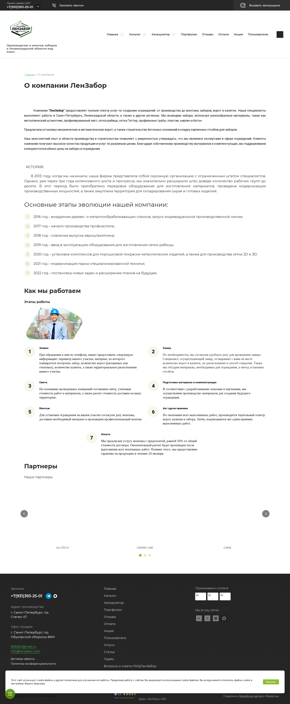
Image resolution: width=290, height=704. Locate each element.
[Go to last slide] (24, 513)
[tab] (140, 555)
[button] (69, 5)
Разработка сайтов (250, 696)
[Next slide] (266, 513)
